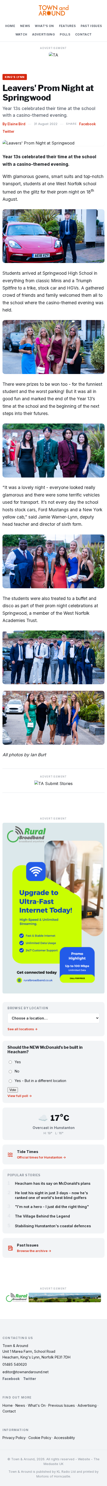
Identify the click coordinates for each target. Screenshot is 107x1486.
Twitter (8, 132)
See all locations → (22, 1029)
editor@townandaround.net (25, 1372)
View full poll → (19, 1096)
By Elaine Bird (13, 124)
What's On (44, 26)
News (25, 26)
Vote (12, 1090)
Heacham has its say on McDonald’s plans (52, 1183)
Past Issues (91, 26)
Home (10, 26)
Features (67, 26)
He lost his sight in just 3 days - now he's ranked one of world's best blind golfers (51, 1195)
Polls (65, 34)
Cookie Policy (39, 1438)
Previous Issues (61, 1405)
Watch (21, 34)
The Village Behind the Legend (42, 1216)
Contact (83, 34)
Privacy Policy (14, 1438)
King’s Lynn (15, 77)
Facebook (87, 124)
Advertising (43, 34)
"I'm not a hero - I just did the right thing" (52, 1206)
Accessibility (64, 1438)
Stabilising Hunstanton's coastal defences (53, 1226)
